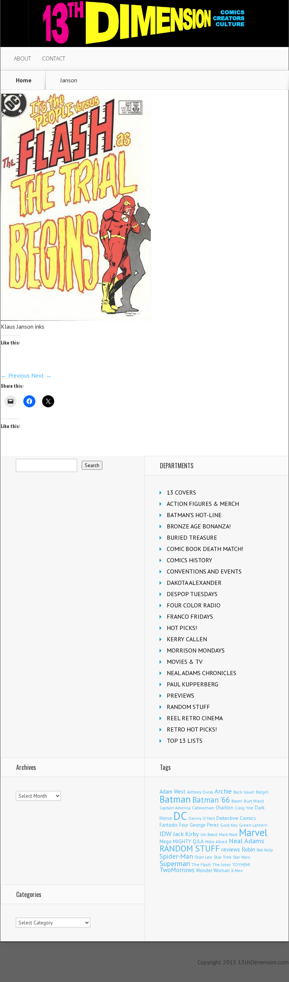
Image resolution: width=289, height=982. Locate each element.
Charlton (224, 807)
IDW (166, 833)
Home (24, 80)
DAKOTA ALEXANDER (194, 582)
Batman (175, 799)
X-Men (237, 870)
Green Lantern (253, 825)
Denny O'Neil (202, 818)
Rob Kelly (265, 850)
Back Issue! (243, 792)
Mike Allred (216, 841)
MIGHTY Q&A (188, 841)
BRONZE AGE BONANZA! (199, 526)
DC (180, 816)
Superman (175, 863)
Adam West (173, 791)
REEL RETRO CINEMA (195, 718)
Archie (223, 791)
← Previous (15, 375)
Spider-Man (176, 856)
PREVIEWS (180, 695)
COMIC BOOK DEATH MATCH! (205, 548)
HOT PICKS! (182, 627)
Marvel (253, 832)
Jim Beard (209, 834)
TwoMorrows (177, 870)
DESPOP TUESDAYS (192, 594)
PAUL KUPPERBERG (192, 684)
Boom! (236, 801)
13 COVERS (181, 492)
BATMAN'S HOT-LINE (194, 515)
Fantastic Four (174, 825)
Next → (41, 375)
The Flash (201, 864)
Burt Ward (254, 801)
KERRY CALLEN (187, 639)
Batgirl (262, 792)
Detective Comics (236, 818)
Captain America (175, 807)
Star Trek (222, 857)
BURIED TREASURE (192, 537)
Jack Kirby (186, 834)
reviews (230, 849)
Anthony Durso (200, 792)
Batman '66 (211, 800)
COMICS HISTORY (189, 560)
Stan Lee (203, 857)
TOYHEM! (241, 864)
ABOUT (22, 58)
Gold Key (228, 825)
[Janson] (76, 318)
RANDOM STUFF (188, 706)
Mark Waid (228, 834)
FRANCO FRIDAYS (190, 616)
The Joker (221, 864)
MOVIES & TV (184, 661)
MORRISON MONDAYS (196, 650)
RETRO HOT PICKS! (192, 729)
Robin (248, 849)
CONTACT (53, 58)
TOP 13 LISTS (184, 740)
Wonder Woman (213, 870)
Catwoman (203, 807)
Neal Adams (246, 840)
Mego (166, 841)
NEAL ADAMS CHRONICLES (201, 673)
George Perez (204, 825)
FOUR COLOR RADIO (194, 605)
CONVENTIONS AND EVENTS (204, 571)
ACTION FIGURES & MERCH (203, 503)
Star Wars (241, 857)
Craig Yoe (244, 807)
